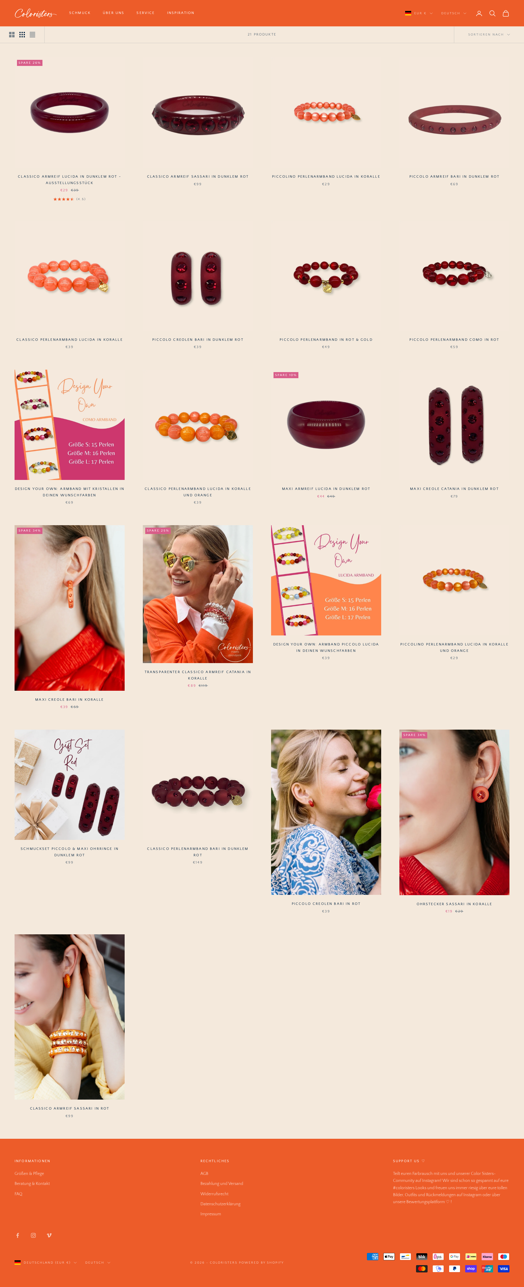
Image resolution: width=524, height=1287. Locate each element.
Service (145, 13)
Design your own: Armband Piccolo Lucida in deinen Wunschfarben (326, 647)
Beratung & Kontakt (32, 1183)
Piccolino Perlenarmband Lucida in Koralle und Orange (454, 647)
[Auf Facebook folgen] (18, 1235)
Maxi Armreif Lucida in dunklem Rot (326, 489)
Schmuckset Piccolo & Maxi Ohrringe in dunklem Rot (70, 852)
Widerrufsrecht (214, 1194)
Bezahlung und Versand (221, 1183)
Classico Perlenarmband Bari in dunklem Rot (197, 852)
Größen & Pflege (29, 1173)
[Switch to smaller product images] (22, 34)
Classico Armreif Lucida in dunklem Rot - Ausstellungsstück (69, 180)
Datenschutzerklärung (220, 1204)
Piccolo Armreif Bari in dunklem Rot (454, 177)
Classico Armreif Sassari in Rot (69, 1109)
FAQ (18, 1194)
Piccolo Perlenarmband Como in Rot (454, 340)
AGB (204, 1173)
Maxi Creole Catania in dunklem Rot (454, 489)
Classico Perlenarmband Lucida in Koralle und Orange (198, 492)
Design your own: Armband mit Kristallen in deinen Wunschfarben (70, 492)
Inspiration (181, 13)
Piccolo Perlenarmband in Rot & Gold (326, 340)
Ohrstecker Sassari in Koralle (454, 904)
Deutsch (450, 13)
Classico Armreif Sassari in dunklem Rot (198, 177)
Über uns (113, 13)
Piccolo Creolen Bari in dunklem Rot (198, 340)
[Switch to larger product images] (12, 34)
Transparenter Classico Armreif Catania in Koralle (198, 675)
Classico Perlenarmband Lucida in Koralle (69, 340)
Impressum (210, 1214)
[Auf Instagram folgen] (33, 1235)
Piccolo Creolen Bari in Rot (326, 904)
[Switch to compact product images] (32, 34)
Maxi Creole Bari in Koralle (69, 700)
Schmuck (80, 13)
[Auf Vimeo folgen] (49, 1235)
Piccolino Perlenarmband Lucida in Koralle (326, 177)
